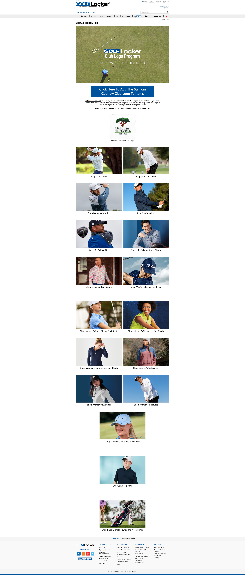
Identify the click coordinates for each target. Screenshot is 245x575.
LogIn (168, 2)
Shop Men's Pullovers (146, 177)
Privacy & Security (104, 558)
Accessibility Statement (105, 561)
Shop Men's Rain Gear (99, 250)
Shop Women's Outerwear (146, 368)
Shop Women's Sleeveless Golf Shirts (146, 331)
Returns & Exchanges (105, 556)
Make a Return (121, 552)
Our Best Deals (139, 553)
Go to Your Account (123, 547)
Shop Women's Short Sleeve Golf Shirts (99, 331)
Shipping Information (105, 550)
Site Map (156, 557)
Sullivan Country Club (93, 101)
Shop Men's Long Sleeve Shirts (146, 250)
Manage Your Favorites (123, 554)
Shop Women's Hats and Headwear (122, 442)
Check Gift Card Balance (124, 559)
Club (168, 19)
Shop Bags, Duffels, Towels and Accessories (122, 530)
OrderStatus (164, 2)
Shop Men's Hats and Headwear (146, 287)
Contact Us (102, 547)
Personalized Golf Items (142, 547)
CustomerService (158, 2)
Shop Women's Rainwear (99, 405)
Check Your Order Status (124, 550)
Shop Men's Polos (99, 177)
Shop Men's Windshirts (99, 213)
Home (163, 19)
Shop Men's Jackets (146, 213)
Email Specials (139, 562)
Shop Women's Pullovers (146, 405)
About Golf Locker (159, 547)
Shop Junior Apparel (122, 486)
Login (118, 564)
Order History (121, 557)
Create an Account (122, 561)
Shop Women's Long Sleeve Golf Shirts (99, 368)
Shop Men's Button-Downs (99, 287)
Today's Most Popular (141, 556)
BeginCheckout (151, 2)
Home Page (102, 563)
